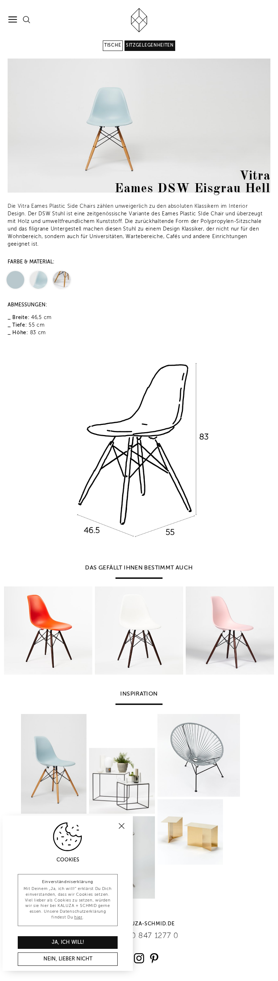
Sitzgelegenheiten (150, 45)
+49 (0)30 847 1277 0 (139, 936)
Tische (112, 45)
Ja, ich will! (68, 942)
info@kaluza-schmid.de (139, 923)
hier (78, 917)
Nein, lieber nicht (67, 958)
